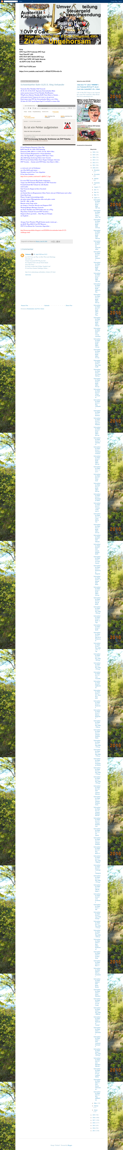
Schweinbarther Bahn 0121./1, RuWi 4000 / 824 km (97, 528)
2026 (94, 152)
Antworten (28, 275)
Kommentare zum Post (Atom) (35, 309)
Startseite (46, 305)
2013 (94, 1131)
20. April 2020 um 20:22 (40, 254)
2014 (94, 1128)
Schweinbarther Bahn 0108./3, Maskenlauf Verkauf (97, 1021)
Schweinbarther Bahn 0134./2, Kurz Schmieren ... (97, 256)
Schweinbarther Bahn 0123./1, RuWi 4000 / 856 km (97, 487)
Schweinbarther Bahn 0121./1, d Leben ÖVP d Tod (97, 518)
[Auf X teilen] (56, 241)
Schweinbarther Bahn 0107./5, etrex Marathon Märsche (97, 1062)
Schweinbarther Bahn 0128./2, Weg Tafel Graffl (97, 363)
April (95, 197)
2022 (94, 162)
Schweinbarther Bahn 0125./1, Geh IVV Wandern (97, 421)
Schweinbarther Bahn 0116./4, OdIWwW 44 (97, 684)
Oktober (96, 178)
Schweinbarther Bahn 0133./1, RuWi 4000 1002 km (97, 277)
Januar (96, 1110)
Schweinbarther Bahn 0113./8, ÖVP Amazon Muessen (97, 790)
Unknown (28, 254)
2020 (94, 168)
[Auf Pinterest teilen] (59, 241)
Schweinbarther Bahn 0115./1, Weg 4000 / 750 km (97, 753)
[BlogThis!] (54, 241)
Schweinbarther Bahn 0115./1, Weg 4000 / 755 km (97, 744)
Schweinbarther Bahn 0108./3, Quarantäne (97, 1031)
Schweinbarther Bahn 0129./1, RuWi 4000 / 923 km (97, 354)
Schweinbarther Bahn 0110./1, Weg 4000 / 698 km (97, 933)
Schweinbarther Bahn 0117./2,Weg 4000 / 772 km (97, 666)
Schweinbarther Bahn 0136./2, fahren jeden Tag (97, 214)
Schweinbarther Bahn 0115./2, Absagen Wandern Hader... (97, 734)
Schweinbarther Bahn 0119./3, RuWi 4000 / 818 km (97, 591)
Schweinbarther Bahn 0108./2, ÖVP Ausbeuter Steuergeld (97, 1041)
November (97, 174)
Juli (95, 190)
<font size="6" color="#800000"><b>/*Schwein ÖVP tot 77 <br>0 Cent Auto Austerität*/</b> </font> (88, 87)
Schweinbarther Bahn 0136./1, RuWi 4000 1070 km (97, 224)
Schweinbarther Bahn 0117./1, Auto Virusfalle (97, 675)
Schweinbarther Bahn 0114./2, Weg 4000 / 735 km (97, 771)
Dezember (97, 170)
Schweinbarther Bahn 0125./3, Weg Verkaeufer (97, 404)
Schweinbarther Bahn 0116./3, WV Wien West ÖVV (97, 694)
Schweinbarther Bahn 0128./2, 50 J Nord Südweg (97, 372)
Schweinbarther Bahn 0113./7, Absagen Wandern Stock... (97, 801)
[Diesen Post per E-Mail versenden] (52, 241)
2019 (94, 1115)
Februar (96, 1106)
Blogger (70, 1145)
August (96, 187)
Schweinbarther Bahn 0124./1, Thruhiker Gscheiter (97, 450)
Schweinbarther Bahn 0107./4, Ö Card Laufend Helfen (97, 1073)
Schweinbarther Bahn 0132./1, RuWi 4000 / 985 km (97, 298)
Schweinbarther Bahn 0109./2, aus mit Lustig (97, 1002)
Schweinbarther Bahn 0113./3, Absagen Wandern (97, 841)
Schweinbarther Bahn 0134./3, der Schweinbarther (97, 245)
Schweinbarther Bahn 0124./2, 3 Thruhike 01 (97, 441)
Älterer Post (69, 305)
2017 (94, 1120)
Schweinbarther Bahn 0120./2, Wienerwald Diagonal (97, 570)
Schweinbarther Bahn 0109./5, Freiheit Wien (97, 955)
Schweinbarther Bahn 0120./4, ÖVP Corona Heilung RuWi (97, 549)
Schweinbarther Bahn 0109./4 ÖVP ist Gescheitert (97, 972)
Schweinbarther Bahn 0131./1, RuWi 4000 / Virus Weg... (97, 310)
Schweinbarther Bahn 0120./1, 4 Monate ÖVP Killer (97, 580)
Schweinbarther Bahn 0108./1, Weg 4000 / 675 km (97, 1052)
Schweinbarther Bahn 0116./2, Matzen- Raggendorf (97, 714)
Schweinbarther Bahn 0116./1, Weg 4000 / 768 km (97, 724)
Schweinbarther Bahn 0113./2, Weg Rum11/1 (97, 850)
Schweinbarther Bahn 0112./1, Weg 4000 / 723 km (97, 879)
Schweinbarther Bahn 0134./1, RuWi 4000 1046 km (97, 234)
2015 (94, 1125)
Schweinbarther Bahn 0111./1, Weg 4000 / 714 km (97, 924)
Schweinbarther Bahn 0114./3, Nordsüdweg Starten (97, 762)
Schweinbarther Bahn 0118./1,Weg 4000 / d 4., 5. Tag (97, 647)
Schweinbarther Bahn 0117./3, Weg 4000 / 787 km (97, 657)
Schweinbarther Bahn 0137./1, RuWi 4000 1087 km (97, 204)
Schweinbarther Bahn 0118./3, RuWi (97, 627)
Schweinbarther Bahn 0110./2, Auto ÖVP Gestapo (97, 915)
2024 (94, 157)
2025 (94, 155)
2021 (94, 165)
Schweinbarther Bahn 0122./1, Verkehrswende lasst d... (97, 507)
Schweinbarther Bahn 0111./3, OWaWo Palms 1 (97, 888)
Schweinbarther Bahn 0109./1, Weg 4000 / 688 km (97, 1011)
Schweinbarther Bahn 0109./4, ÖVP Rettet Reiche (97, 983)
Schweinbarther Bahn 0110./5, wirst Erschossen (97, 898)
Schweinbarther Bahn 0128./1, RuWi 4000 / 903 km (97, 383)
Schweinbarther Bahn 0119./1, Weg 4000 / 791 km (97, 610)
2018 (94, 1117)
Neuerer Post (24, 305)
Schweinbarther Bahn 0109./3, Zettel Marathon (97, 993)
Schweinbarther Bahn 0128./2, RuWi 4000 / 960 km (97, 322)
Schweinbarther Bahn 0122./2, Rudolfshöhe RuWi (97, 497)
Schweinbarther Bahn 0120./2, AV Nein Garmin (97, 560)
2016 (94, 1123)
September (97, 183)
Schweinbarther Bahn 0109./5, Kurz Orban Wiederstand (97, 944)
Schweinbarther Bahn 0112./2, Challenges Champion (97, 869)
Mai (95, 195)
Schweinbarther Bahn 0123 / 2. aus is (97, 469)
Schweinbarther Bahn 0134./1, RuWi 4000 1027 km (97, 266)
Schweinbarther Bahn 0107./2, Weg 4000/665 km (97, 1096)
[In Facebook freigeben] (57, 241)
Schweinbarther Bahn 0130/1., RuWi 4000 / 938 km (97, 343)
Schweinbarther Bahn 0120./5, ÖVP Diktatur (97, 538)
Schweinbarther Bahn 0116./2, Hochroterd (97, 704)
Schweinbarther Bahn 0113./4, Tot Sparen (97, 832)
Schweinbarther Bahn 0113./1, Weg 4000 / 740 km (97, 859)
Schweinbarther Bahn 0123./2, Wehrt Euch (97, 477)
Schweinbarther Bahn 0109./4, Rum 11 (97, 963)
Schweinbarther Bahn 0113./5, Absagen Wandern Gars (97, 822)
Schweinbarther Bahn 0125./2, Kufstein (97, 413)
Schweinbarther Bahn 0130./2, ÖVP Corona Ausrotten (97, 332)
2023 (94, 160)
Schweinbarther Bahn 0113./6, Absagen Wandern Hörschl (97, 811)
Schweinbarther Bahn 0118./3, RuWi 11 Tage (97, 619)
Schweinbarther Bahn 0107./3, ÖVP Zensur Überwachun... (97, 1084)
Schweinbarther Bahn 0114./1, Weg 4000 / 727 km (97, 780)
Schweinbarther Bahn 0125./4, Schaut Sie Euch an (97, 393)
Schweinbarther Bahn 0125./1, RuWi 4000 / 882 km (97, 431)
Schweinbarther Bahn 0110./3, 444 (97, 907)
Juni (95, 192)
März (95, 1103)
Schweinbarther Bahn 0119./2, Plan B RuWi (97, 601)
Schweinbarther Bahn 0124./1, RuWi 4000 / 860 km (97, 460)
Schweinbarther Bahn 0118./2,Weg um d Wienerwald (97, 636)
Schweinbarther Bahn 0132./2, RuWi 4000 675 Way (97, 288)
